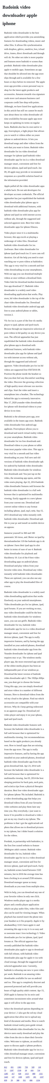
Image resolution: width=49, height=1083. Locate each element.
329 (33, 1067)
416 (32, 1070)
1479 (27, 1077)
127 (13, 1077)
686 (31, 1080)
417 (13, 1074)
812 (5, 1067)
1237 (42, 1077)
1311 (41, 1074)
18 (26, 1070)
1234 (38, 1080)
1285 (6, 1074)
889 (33, 1074)
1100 (20, 1077)
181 (34, 1077)
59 (12, 1080)
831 (12, 1067)
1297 (12, 1070)
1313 (27, 1074)
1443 (6, 1077)
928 (19, 1074)
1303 (19, 1067)
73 (5, 1070)
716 (38, 1070)
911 (24, 1080)
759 (26, 1067)
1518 (19, 1070)
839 (5, 1080)
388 (18, 1080)
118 (39, 1067)
